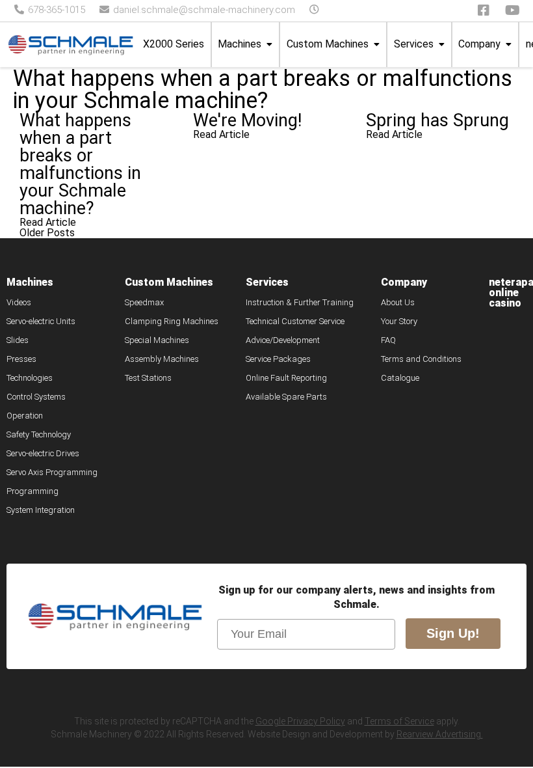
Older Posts (47, 232)
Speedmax (144, 302)
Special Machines (157, 340)
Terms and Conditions (421, 359)
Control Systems (36, 397)
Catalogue (400, 378)
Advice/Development (283, 340)
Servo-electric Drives (42, 453)
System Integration (40, 510)
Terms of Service (399, 721)
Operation (24, 415)
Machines (239, 44)
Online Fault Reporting (286, 378)
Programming (32, 491)
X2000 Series (173, 44)
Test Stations (148, 378)
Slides (17, 340)
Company (479, 44)
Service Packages (278, 359)
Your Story (399, 321)
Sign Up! (453, 633)
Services (414, 44)
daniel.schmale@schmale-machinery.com (202, 10)
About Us (398, 302)
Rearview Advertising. (439, 734)
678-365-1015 (55, 10)
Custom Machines (328, 44)
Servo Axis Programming (52, 472)
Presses (21, 359)
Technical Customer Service (295, 321)
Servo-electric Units (40, 321)
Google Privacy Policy (300, 721)
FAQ (388, 340)
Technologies (29, 378)
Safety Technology (38, 434)
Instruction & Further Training (300, 302)
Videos (18, 302)
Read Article (48, 222)
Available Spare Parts (286, 397)
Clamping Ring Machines (171, 321)
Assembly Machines (162, 359)
